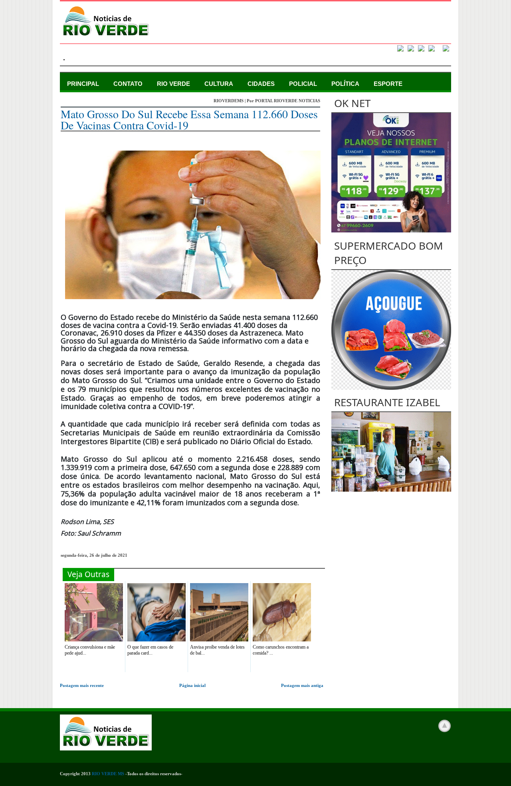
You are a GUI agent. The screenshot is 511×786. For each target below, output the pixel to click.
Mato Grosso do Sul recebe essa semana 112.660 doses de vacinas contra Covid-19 (189, 119)
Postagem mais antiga (302, 685)
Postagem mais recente (82, 685)
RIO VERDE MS (108, 773)
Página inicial (192, 685)
